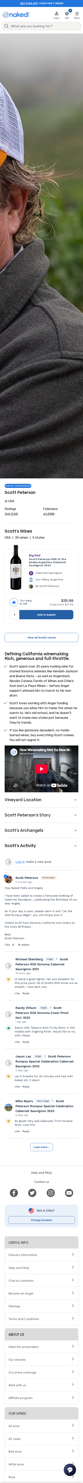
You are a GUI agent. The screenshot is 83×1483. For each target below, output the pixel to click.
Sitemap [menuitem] (14, 1306)
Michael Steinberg (29, 959)
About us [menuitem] (16, 1334)
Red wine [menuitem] (15, 1451)
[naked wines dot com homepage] (15, 15)
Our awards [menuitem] (16, 1359)
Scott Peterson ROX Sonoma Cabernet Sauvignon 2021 (41, 964)
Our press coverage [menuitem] (22, 1372)
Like (8, 944)
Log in (20, 862)
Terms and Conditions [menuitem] (23, 1319)
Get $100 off (29, 3)
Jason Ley (23, 1056)
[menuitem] (14, 1192)
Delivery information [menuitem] (22, 1255)
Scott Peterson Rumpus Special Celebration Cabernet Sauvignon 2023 (44, 1061)
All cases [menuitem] (14, 1438)
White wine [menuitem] (16, 1464)
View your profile (8, 862)
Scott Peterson (26, 878)
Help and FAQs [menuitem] (18, 1267)
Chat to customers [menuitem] (21, 1280)
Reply (25, 993)
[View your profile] (8, 966)
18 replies (24, 944)
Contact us (41, 1181)
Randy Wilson (25, 1008)
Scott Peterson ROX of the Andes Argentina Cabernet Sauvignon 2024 (47, 562)
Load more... (41, 1147)
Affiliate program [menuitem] (20, 1398)
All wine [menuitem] (13, 1426)
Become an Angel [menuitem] (20, 1293)
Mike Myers (24, 1101)
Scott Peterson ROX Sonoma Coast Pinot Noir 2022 (42, 1013)
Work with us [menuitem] (17, 1385)
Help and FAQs (41, 1172)
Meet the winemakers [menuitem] (23, 1346)
